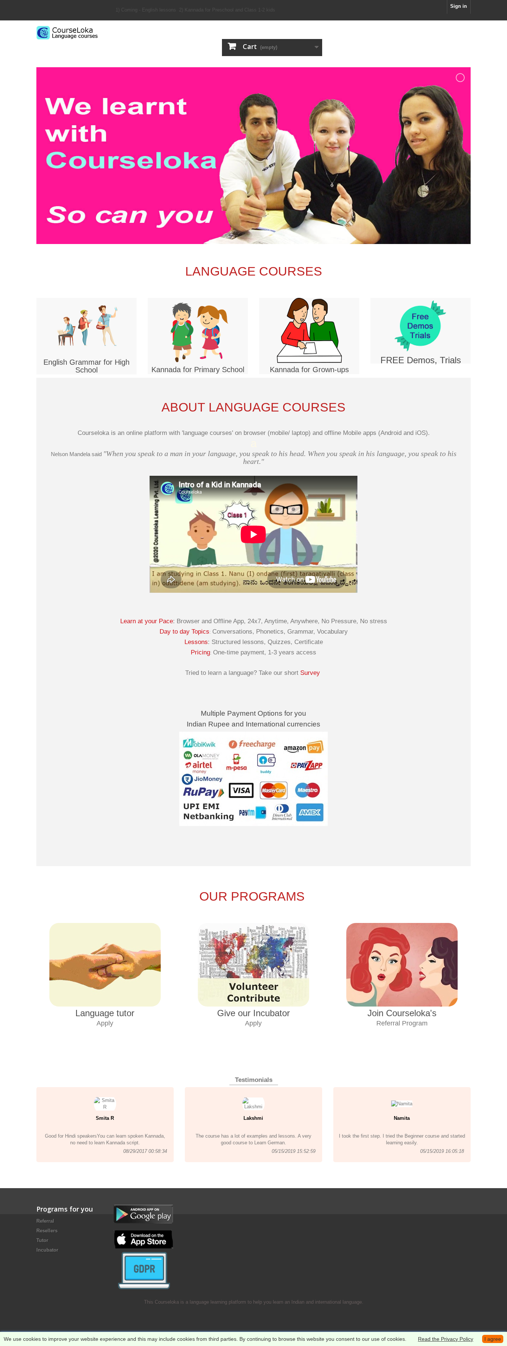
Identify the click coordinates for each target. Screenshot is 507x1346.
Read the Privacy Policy (445, 1339)
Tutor (42, 1240)
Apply (105, 1023)
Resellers (47, 1230)
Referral (45, 1221)
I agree (492, 1339)
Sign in (458, 6)
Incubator (47, 1250)
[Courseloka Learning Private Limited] (105, 32)
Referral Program (402, 1023)
